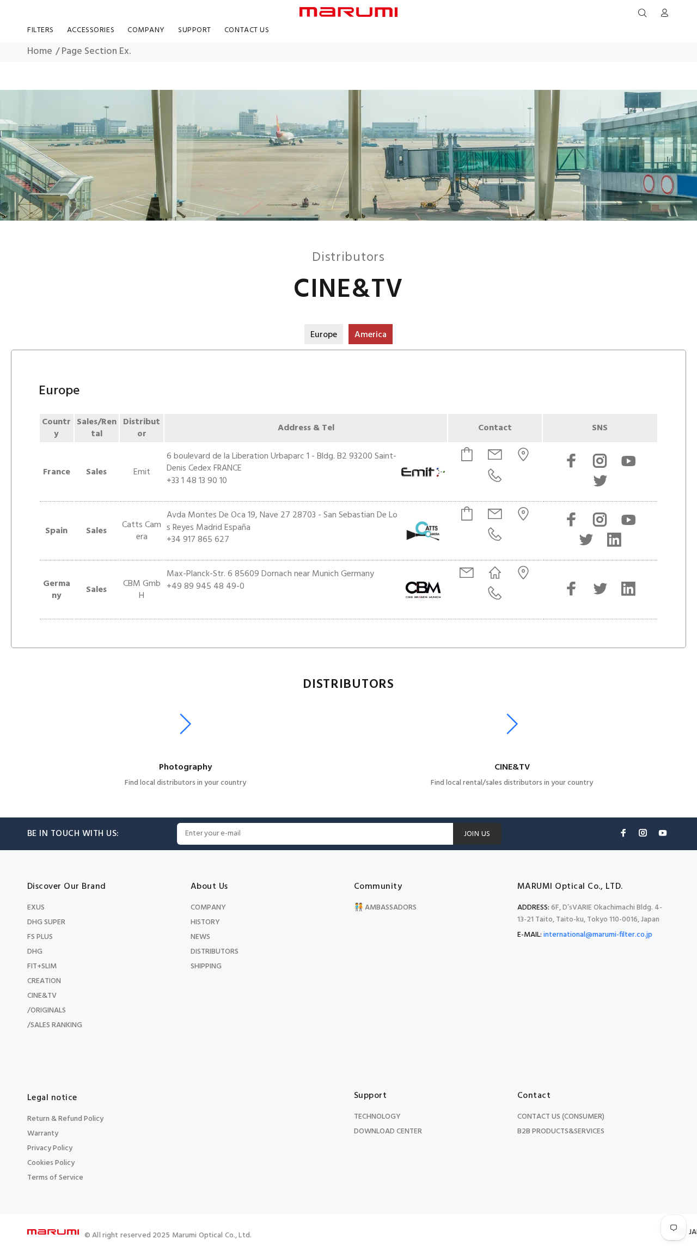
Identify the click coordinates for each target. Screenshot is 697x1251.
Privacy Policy (49, 1148)
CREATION (44, 981)
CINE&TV (42, 996)
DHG (34, 951)
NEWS (200, 937)
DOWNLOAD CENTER (388, 1131)
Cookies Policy (51, 1163)
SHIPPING (206, 966)
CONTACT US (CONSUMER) (560, 1116)
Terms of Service (55, 1177)
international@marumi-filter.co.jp (597, 935)
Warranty (42, 1133)
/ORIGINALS (46, 1010)
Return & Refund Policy (65, 1119)
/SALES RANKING (54, 1025)
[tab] (323, 334)
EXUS (36, 907)
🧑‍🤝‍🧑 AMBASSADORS (385, 907)
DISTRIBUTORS (215, 951)
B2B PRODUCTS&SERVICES (560, 1131)
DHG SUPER (46, 922)
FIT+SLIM (42, 966)
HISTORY (205, 922)
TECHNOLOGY (377, 1116)
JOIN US (477, 834)
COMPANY (208, 907)
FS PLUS (40, 937)
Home (39, 51)
